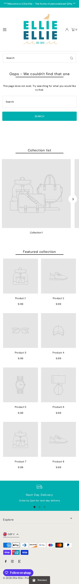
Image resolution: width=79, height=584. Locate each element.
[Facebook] (6, 561)
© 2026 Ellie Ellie (13, 578)
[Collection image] (36, 193)
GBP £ (11, 534)
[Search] (71, 58)
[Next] (72, 199)
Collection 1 (36, 232)
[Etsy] (19, 561)
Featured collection (39, 252)
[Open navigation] (10, 29)
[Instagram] (12, 561)
